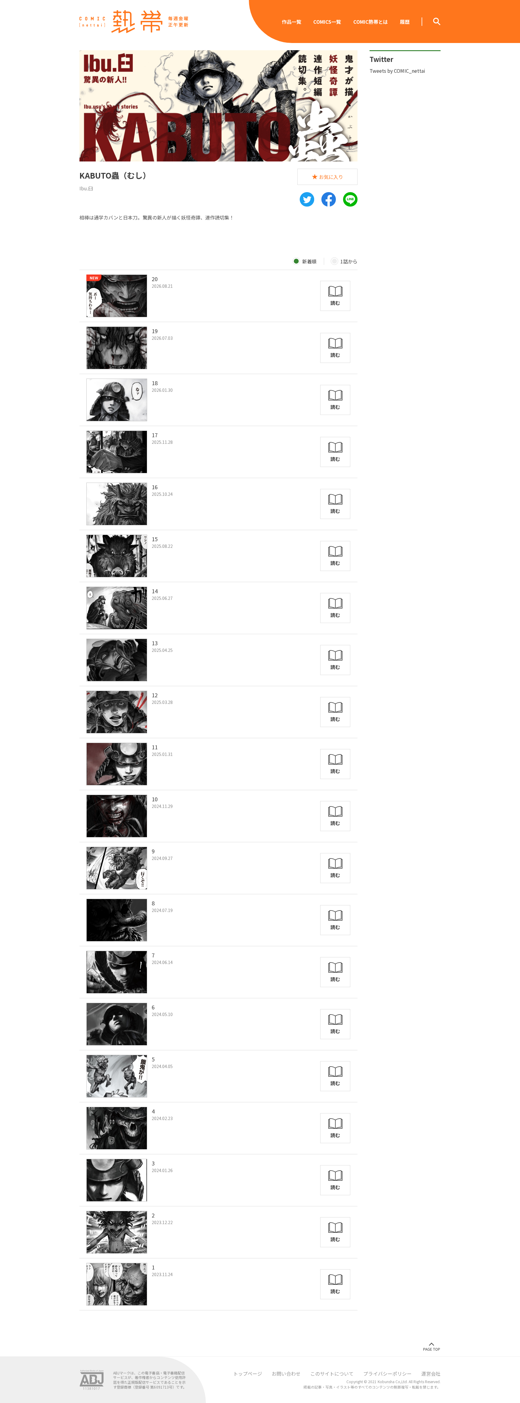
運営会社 (431, 1373)
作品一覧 (291, 21)
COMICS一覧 (327, 21)
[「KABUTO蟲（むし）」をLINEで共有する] (350, 199)
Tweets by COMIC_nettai (397, 70)
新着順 (309, 261)
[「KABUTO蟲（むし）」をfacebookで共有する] (328, 199)
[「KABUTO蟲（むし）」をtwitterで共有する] (307, 199)
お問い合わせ (286, 1373)
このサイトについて (332, 1373)
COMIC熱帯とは (370, 21)
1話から (349, 261)
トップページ (247, 1373)
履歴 (405, 21)
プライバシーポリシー (387, 1373)
